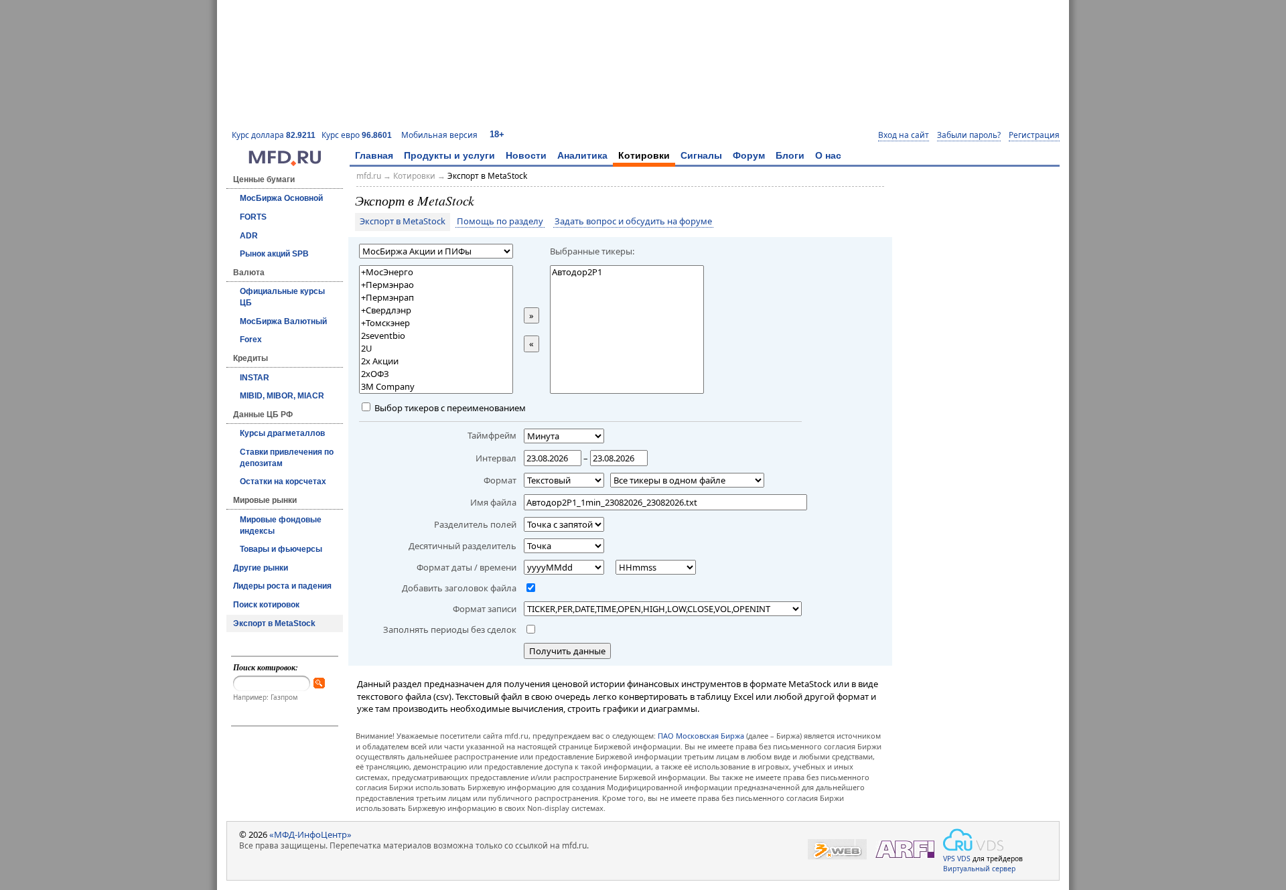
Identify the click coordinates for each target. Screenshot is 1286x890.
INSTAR (254, 377)
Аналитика (582, 155)
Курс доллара (273, 135)
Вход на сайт (903, 135)
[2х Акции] (436, 361)
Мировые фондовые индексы (281, 525)
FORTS (253, 217)
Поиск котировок (266, 604)
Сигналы (701, 155)
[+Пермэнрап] (436, 297)
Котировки (644, 155)
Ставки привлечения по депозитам (287, 457)
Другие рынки (260, 568)
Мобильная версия (439, 135)
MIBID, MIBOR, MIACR (282, 395)
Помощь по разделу (500, 221)
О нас (828, 155)
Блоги (790, 155)
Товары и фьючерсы (281, 549)
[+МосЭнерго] (436, 272)
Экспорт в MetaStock (274, 623)
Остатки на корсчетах (283, 481)
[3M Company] (436, 386)
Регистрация (1034, 135)
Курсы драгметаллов (282, 433)
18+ (497, 134)
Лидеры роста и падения (282, 586)
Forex (251, 339)
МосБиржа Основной (281, 198)
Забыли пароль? (969, 135)
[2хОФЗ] (436, 374)
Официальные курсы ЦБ (282, 297)
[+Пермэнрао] (436, 285)
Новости (526, 155)
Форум (749, 155)
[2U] (436, 348)
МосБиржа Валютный (283, 321)
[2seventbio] (436, 335)
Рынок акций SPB (274, 253)
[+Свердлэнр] (436, 310)
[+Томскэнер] (436, 323)
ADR (249, 235)
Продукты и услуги (449, 155)
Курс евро (357, 135)
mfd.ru (368, 175)
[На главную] (284, 163)
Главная (374, 155)
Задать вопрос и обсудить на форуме (633, 221)
